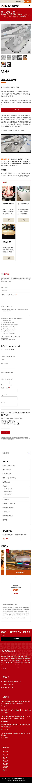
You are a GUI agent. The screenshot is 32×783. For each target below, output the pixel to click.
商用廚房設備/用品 (8, 516)
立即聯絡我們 (23, 618)
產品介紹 (5, 755)
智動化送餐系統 (7, 473)
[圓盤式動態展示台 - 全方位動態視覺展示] (29, 52)
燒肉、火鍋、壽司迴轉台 (9, 478)
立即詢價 (17, 109)
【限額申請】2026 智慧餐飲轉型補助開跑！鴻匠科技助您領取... (15, 734)
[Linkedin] (5, 669)
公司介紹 (5, 752)
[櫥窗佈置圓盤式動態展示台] (3, 64)
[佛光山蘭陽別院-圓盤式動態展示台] (25, 57)
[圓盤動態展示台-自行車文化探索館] (9, 57)
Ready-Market (22, 780)
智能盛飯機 (6, 499)
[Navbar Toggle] (29, 6)
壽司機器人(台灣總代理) (9, 503)
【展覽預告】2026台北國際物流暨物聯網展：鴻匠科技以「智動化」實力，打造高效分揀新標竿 (15, 702)
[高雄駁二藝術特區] (9, 64)
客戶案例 (5, 520)
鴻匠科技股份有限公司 (15, 779)
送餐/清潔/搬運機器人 (8, 507)
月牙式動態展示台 (23, 204)
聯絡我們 (5, 764)
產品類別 (9, 16)
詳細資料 (16, 593)
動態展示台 (15, 16)
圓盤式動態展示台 (24, 16)
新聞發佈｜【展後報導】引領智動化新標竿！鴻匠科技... (16, 710)
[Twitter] (3, 669)
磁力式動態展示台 (8, 204)
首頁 (5, 16)
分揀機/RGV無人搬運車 (9, 465)
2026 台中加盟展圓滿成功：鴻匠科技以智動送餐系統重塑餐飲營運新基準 (15, 726)
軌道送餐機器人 (7, 469)
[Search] (28, 453)
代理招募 (5, 767)
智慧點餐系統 (6, 482)
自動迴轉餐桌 (7, 242)
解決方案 (5, 761)
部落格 (5, 770)
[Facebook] (1, 669)
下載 (6, 538)
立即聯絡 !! (16, 638)
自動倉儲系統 (6, 511)
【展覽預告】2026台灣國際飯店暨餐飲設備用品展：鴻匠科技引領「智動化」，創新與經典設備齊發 (15, 717)
